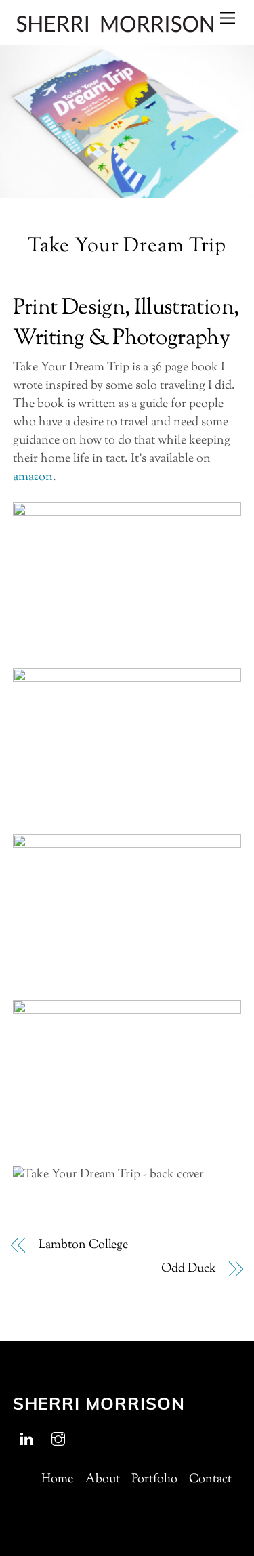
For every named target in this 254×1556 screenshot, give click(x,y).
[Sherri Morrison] (114, 28)
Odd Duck (188, 1269)
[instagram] (58, 1439)
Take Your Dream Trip (127, 246)
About (102, 1479)
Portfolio (154, 1479)
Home (57, 1479)
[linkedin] (26, 1439)
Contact (210, 1479)
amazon (33, 477)
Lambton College (84, 1245)
